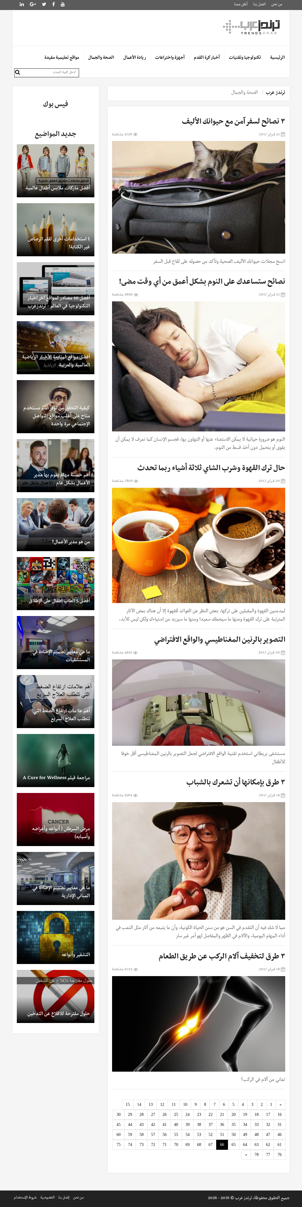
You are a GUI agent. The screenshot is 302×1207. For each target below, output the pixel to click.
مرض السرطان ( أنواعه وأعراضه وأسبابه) (61, 833)
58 (141, 1134)
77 (268, 1154)
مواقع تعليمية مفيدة (62, 58)
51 (222, 1134)
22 (211, 1114)
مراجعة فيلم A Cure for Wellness (56, 778)
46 (280, 1134)
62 (268, 1144)
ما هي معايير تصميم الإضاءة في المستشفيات (61, 657)
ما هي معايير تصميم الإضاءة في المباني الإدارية (61, 892)
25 (176, 1114)
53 (199, 1134)
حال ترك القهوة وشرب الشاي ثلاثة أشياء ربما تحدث (211, 469)
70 (176, 1144)
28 (141, 1114)
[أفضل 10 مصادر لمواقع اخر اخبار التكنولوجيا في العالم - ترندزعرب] (55, 288)
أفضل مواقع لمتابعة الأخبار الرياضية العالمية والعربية (56, 362)
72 (153, 1144)
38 (199, 1124)
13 (151, 1104)
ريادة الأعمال (134, 58)
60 (118, 1134)
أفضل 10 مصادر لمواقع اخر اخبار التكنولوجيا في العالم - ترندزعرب (59, 303)
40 (176, 1124)
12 (162, 1104)
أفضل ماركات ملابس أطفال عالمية (58, 189)
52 (211, 1134)
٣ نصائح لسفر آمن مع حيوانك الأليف (233, 122)
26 (165, 1114)
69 (188, 1144)
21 (222, 1114)
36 (222, 1124)
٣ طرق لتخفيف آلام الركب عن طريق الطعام (222, 957)
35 (234, 1124)
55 (176, 1134)
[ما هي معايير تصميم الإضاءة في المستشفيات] (55, 642)
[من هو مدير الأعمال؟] (55, 524)
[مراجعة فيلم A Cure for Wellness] (55, 760)
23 (199, 1114)
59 (130, 1134)
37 (211, 1124)
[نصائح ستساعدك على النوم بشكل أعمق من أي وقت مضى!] (198, 366)
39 (188, 1124)
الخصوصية (47, 1198)
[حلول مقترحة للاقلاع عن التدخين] (55, 996)
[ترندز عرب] (252, 27)
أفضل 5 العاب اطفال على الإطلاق (59, 602)
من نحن (276, 4)
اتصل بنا (259, 4)
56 (165, 1134)
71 (165, 1144)
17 (268, 1114)
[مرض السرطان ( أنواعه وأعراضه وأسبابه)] (55, 819)
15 (128, 1104)
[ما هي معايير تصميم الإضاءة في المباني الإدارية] (55, 878)
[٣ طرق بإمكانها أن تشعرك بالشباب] (198, 861)
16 (280, 1114)
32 (268, 1124)
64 (245, 1144)
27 (153, 1114)
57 (153, 1134)
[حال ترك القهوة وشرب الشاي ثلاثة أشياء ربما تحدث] (198, 545)
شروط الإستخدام (25, 1198)
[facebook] (53, 5)
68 (199, 1144)
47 (268, 1134)
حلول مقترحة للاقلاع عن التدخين (58, 1014)
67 (211, 1144)
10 (185, 1104)
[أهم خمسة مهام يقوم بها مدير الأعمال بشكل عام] (55, 465)
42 (153, 1124)
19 (245, 1114)
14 (139, 1104)
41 (165, 1124)
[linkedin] (33, 5)
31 (280, 1124)
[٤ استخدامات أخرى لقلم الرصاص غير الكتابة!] (55, 229)
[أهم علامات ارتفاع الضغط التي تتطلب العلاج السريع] (55, 701)
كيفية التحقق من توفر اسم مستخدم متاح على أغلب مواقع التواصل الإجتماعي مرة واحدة (56, 417)
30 (118, 1114)
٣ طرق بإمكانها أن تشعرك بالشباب (235, 783)
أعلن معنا (240, 4)
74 (130, 1144)
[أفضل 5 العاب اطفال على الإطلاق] (55, 583)
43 (141, 1124)
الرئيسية (277, 58)
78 (257, 1154)
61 (280, 1144)
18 (257, 1114)
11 (174, 1104)
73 (141, 1144)
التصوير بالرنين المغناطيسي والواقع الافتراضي (219, 640)
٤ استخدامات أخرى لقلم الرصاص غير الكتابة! (59, 244)
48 (257, 1134)
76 (280, 1154)
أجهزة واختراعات (170, 58)
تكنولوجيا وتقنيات (245, 58)
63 (257, 1144)
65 (234, 1144)
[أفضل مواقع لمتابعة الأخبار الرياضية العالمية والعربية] (55, 347)
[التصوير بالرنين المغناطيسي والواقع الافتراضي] (198, 702)
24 (188, 1114)
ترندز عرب (275, 93)
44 (130, 1124)
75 (118, 1144)
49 (245, 1134)
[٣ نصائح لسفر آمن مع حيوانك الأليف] (198, 197)
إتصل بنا (63, 1198)
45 (118, 1124)
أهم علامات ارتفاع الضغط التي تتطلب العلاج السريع (61, 715)
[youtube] (63, 5)
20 (234, 1114)
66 (222, 1144)
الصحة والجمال (101, 58)
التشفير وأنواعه (76, 955)
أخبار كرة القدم (207, 58)
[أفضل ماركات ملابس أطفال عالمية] (55, 170)
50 (234, 1134)
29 (130, 1114)
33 (257, 1124)
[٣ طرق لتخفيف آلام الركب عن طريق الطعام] (198, 1024)
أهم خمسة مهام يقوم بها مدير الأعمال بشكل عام (62, 480)
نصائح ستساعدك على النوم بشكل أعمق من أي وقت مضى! (202, 282)
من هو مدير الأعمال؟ (71, 543)
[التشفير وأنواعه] (55, 937)
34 (245, 1124)
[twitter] (44, 5)
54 (188, 1134)
